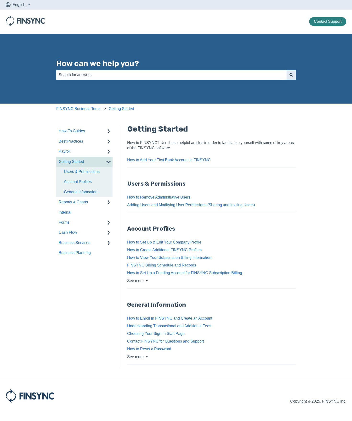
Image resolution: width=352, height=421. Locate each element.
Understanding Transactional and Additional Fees (169, 326)
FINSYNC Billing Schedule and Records (161, 265)
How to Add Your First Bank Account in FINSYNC (169, 160)
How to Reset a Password (149, 349)
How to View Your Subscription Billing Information (169, 257)
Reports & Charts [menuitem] (73, 202)
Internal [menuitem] (65, 212)
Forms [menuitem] (64, 222)
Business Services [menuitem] (74, 243)
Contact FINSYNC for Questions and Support (165, 341)
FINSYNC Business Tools (78, 109)
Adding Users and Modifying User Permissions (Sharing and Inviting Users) (191, 205)
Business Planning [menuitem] (75, 253)
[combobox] (171, 74)
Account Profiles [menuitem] (78, 182)
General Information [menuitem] (80, 192)
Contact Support (327, 21)
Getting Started (121, 109)
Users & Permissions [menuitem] (82, 172)
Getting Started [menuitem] (71, 162)
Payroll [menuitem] (65, 151)
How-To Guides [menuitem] (72, 131)
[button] (109, 131)
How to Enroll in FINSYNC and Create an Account (169, 318)
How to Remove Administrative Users (158, 197)
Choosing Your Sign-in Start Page (156, 334)
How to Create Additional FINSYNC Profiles (164, 250)
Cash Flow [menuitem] (68, 232)
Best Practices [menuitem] (71, 141)
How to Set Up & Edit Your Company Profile (164, 242)
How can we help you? (97, 63)
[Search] (291, 74)
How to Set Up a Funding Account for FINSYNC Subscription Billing (184, 273)
